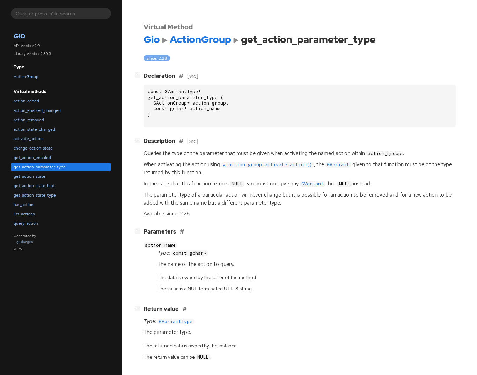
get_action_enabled (32, 157)
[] (139, 75)
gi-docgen (24, 241)
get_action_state (29, 176)
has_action (24, 204)
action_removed (29, 120)
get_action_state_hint (34, 186)
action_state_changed (34, 129)
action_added (26, 101)
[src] (192, 75)
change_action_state (33, 148)
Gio (19, 36)
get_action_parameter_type (40, 167)
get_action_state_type (35, 195)
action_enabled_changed (37, 110)
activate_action (28, 138)
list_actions (24, 214)
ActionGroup (26, 76)
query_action (26, 223)
